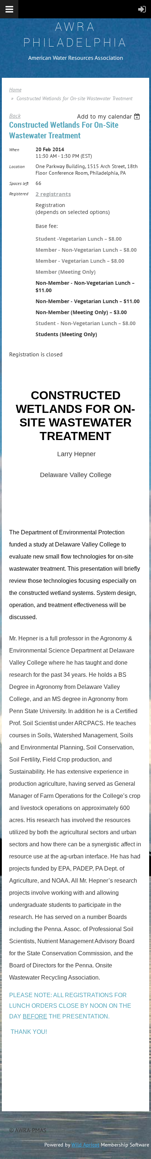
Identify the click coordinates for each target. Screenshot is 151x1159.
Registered (18, 193)
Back (15, 115)
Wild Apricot (85, 1144)
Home (15, 89)
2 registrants (53, 194)
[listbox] (109, 116)
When (14, 149)
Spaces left (19, 183)
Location (17, 166)
